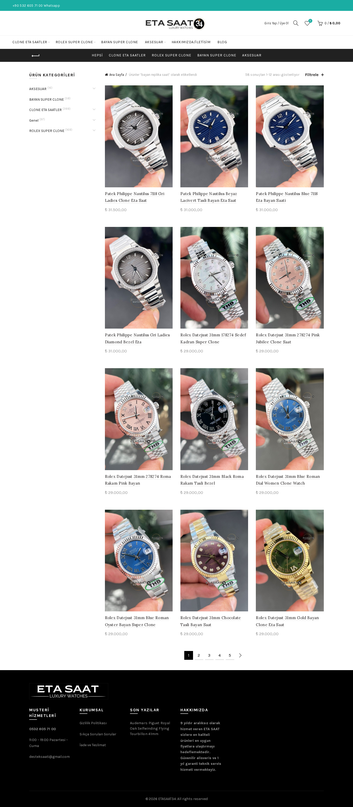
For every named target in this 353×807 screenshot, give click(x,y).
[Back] (35, 56)
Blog (222, 42)
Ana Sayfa (116, 75)
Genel (34, 120)
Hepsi (97, 55)
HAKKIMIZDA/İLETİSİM (191, 42)
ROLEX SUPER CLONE (74, 42)
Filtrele (312, 74)
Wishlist (310, 20)
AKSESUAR (154, 42)
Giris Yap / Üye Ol (276, 23)
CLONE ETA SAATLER (29, 42)
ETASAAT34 (167, 799)
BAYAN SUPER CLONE (119, 42)
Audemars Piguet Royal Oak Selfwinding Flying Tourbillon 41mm (150, 728)
